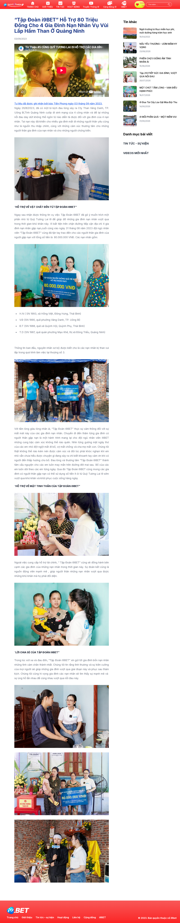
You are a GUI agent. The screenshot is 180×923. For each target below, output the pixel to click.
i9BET (102, 917)
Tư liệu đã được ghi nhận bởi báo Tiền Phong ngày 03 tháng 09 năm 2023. (58, 103)
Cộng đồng (90, 917)
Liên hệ (76, 917)
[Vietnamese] (174, 6)
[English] (174, 2)
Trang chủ (12, 917)
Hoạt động (63, 917)
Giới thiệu (27, 917)
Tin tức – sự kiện (45, 917)
